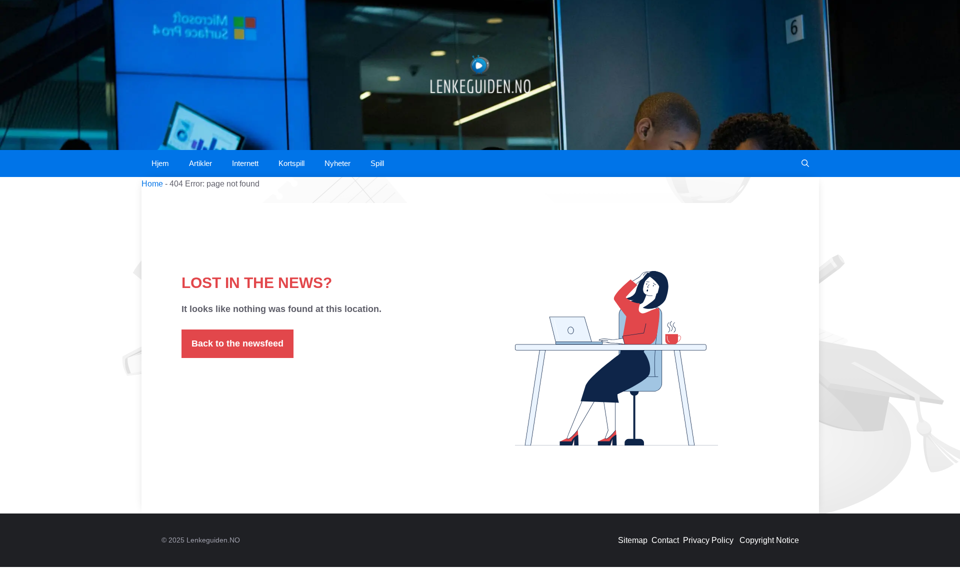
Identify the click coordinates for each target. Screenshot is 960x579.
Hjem (160, 163)
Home (152, 184)
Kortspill (291, 163)
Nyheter (337, 163)
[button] (805, 163)
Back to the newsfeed (238, 343)
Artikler (200, 163)
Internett (245, 163)
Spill (377, 163)
